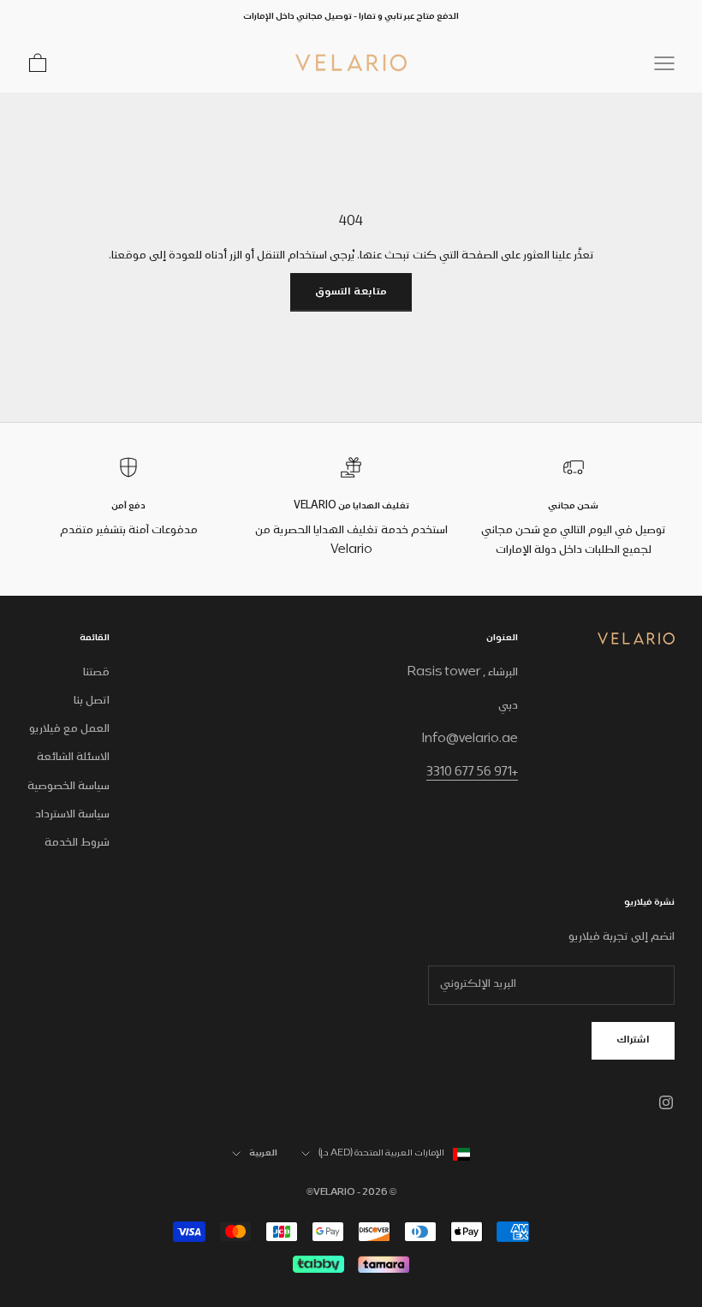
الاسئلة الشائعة (73, 757)
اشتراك (633, 1040)
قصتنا (96, 672)
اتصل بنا (92, 701)
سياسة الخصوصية (68, 786)
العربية (263, 1154)
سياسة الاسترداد (72, 815)
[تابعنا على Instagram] (666, 1102)
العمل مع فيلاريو (69, 729)
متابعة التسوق (351, 292)
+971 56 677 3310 (472, 773)
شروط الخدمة (77, 843)
